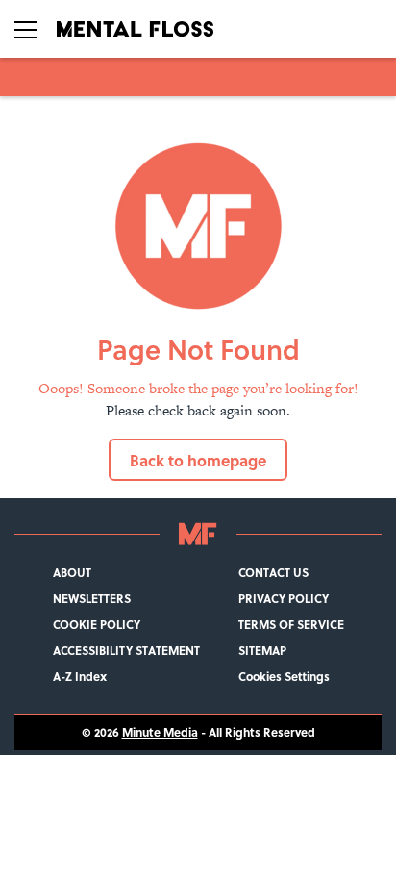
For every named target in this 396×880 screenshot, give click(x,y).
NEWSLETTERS (92, 599)
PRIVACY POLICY (283, 599)
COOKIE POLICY (96, 624)
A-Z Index (80, 676)
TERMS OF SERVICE (291, 624)
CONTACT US (273, 573)
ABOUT (72, 573)
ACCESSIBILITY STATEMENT (126, 650)
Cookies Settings (284, 676)
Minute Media (160, 732)
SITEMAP (262, 650)
